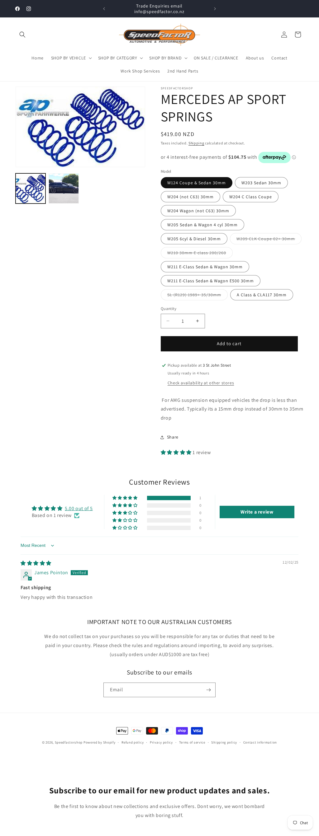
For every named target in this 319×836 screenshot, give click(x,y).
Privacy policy (161, 742)
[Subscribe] (208, 690)
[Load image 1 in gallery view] (30, 188)
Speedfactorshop (69, 742)
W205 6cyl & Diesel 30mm (194, 239)
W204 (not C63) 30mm (190, 197)
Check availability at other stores (201, 383)
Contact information (260, 742)
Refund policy (132, 742)
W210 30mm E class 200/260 (200, 254)
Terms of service (192, 742)
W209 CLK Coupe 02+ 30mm (269, 240)
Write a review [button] (256, 512)
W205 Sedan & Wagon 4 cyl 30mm (202, 225)
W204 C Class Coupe (250, 197)
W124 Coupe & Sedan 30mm (196, 183)
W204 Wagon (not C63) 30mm (198, 211)
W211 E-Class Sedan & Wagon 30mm (205, 267)
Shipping (196, 143)
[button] (22, 34)
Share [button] (173, 437)
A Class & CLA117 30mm (262, 295)
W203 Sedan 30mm (261, 183)
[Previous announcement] (104, 9)
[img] (36, 563)
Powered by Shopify (99, 742)
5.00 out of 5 (79, 508)
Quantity (168, 308)
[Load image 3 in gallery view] (64, 188)
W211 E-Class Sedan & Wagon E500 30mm (210, 281)
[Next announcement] (215, 9)
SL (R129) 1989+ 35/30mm (197, 296)
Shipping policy (224, 742)
